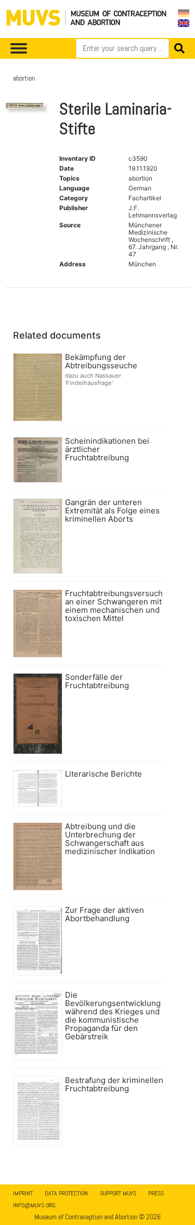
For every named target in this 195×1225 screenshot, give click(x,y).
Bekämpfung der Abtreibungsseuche (101, 361)
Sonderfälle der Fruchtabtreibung (97, 681)
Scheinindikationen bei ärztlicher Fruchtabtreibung (107, 449)
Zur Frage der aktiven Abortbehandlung (104, 914)
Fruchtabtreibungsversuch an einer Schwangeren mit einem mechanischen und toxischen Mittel (114, 606)
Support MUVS (118, 1193)
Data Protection (66, 1193)
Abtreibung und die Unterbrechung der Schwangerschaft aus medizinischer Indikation (110, 839)
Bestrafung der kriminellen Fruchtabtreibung (114, 1084)
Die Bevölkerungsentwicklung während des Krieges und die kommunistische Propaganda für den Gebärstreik (113, 1016)
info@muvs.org (34, 1205)
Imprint (23, 1193)
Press (156, 1193)
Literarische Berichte (103, 774)
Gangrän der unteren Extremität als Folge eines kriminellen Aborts (112, 510)
